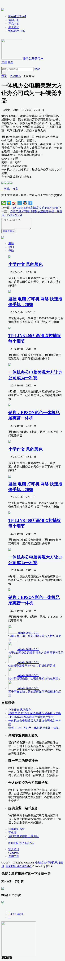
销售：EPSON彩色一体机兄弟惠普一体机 (33, 727)
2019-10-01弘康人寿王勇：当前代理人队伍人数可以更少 (34, 636)
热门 (11, 247)
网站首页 (17, 16)
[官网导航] (2, 9)
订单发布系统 (16, 829)
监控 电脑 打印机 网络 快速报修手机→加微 (34, 713)
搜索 (37, 68)
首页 (4, 76)
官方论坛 (13, 849)
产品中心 (13, 23)
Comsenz (13, 852)
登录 (25, 58)
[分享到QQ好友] (25, 203)
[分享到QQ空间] (9, 203)
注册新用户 (36, 58)
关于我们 (13, 27)
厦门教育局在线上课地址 (23, 836)
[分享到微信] (3, 203)
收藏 (5, 188)
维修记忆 (16, 30)
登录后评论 (8, 231)
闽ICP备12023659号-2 (21, 843)
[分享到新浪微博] (14, 203)
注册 (4, 62)
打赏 (14, 188)
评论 (11, 250)
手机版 (12, 832)
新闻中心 (13, 20)
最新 (11, 243)
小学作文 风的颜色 (25, 264)
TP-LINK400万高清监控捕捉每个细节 (35, 207)
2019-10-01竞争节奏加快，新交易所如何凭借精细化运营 (34, 692)
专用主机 (13, 856)
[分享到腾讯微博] (20, 203)
